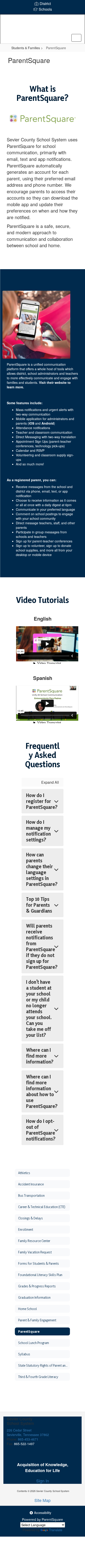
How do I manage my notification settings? (38, 831)
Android (47, 423)
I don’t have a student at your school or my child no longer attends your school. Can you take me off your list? (39, 1008)
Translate (55, 1530)
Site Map (42, 1500)
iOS (31, 423)
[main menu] (76, 38)
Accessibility (42, 1512)
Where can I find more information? (39, 1056)
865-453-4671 (28, 1439)
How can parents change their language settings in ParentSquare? (42, 869)
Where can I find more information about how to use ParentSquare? (42, 1091)
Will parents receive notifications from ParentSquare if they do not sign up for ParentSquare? (42, 946)
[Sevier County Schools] (42, 25)
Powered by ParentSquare (42, 1519)
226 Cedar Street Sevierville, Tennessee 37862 (28, 1432)
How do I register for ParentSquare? (42, 801)
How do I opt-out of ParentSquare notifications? (41, 1130)
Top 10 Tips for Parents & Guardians (39, 905)
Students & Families (25, 48)
